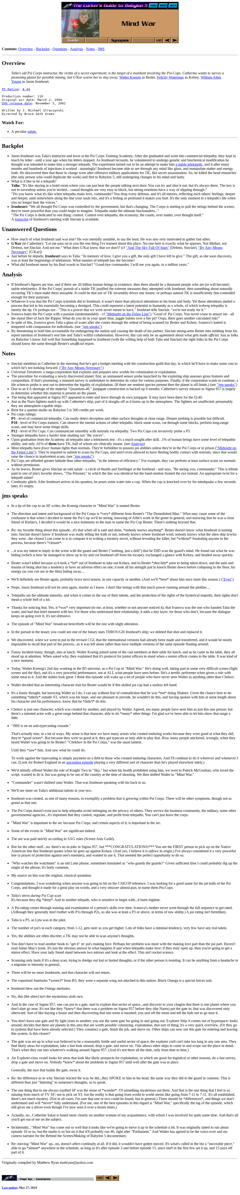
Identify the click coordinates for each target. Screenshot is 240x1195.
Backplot (42, 49)
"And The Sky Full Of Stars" (147, 248)
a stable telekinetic (189, 164)
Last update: (10, 1187)
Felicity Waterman (170, 77)
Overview (25, 49)
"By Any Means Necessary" (81, 368)
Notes (90, 49)
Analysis (76, 49)
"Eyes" (227, 579)
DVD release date (17, 103)
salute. (32, 131)
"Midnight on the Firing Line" (128, 314)
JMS (101, 49)
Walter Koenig (130, 77)
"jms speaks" (91, 327)
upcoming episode (79, 762)
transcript (21, 219)
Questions (59, 49)
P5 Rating (10, 89)
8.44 (26, 89)
